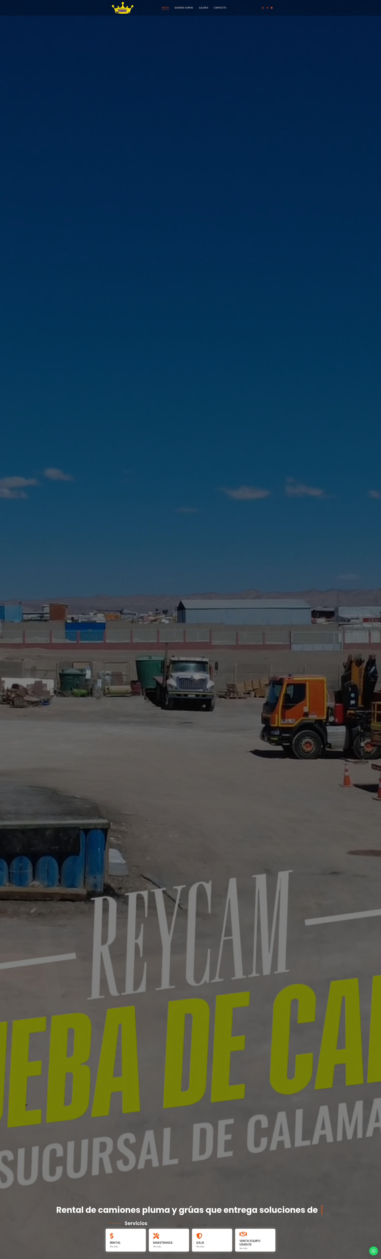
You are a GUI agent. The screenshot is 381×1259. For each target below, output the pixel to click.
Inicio (165, 8)
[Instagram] (262, 8)
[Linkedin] (271, 8)
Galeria (203, 8)
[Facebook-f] (267, 8)
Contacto (220, 8)
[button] (373, 1250)
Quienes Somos (184, 8)
